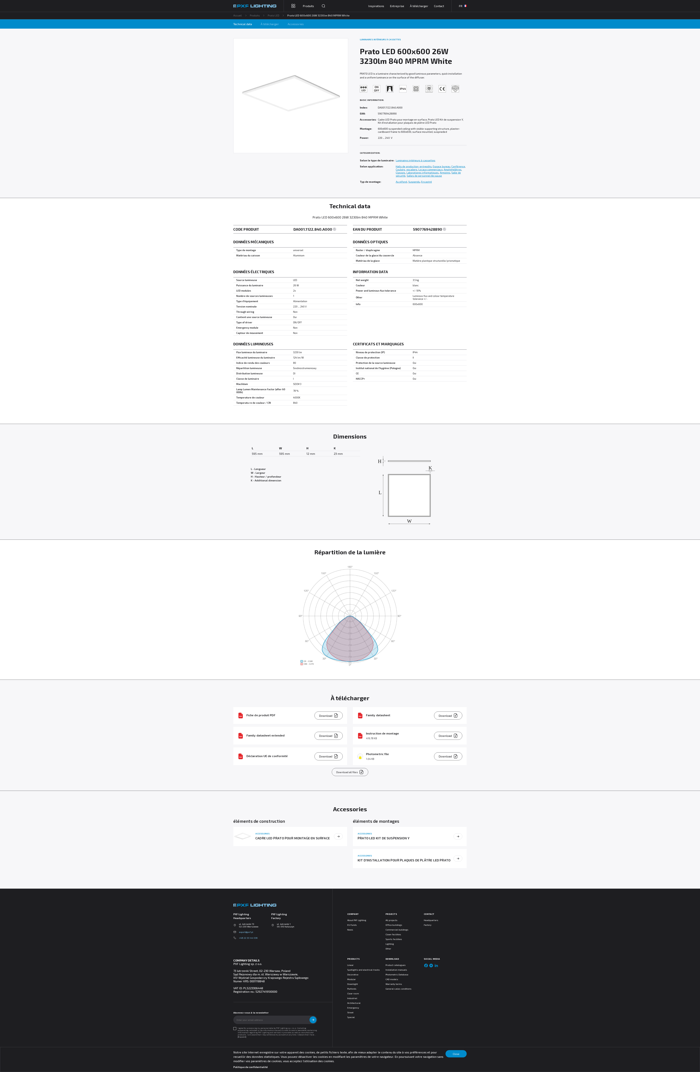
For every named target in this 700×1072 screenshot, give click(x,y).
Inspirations (376, 6)
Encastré (426, 181)
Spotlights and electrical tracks (363, 969)
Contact (439, 6)
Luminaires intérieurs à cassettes (415, 160)
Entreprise (397, 6)
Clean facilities (393, 934)
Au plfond (401, 181)
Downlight (352, 984)
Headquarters (431, 920)
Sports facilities (394, 939)
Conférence (458, 166)
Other (388, 948)
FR (460, 6)
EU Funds (352, 925)
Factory (427, 925)
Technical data (242, 24)
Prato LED (273, 15)
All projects (391, 920)
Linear (350, 965)
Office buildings (394, 925)
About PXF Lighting (356, 920)
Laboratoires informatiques (423, 172)
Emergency (353, 1007)
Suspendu (414, 181)
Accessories (296, 24)
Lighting (390, 944)
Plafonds (351, 988)
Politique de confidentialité (250, 1067)
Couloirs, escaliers (406, 169)
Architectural (354, 1003)
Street (350, 1012)
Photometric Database (397, 974)
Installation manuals (396, 969)
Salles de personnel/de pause (424, 175)
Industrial (352, 998)
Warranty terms (394, 984)
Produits (255, 15)
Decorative (352, 974)
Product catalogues (396, 965)
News (350, 929)
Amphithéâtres (452, 169)
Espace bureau (441, 166)
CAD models (392, 979)
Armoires (445, 172)
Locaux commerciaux (430, 169)
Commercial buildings (397, 929)
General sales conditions (398, 988)
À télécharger (419, 6)
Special (351, 1017)
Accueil (237, 15)
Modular (351, 979)
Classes (400, 172)
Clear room (353, 993)
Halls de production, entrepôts (414, 166)
